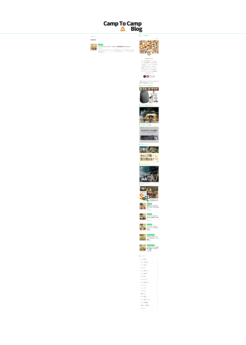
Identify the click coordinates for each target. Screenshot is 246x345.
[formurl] (150, 76)
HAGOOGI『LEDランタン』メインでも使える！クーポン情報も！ (152, 238)
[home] (153, 76)
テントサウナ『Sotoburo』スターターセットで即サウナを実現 (152, 228)
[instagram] (147, 76)
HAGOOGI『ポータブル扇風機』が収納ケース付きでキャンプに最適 (152, 248)
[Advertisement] (38, 9)
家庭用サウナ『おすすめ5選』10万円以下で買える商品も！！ (153, 207)
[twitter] (144, 76)
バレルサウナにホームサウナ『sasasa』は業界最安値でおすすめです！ (114, 46)
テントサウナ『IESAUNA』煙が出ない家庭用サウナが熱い (152, 217)
